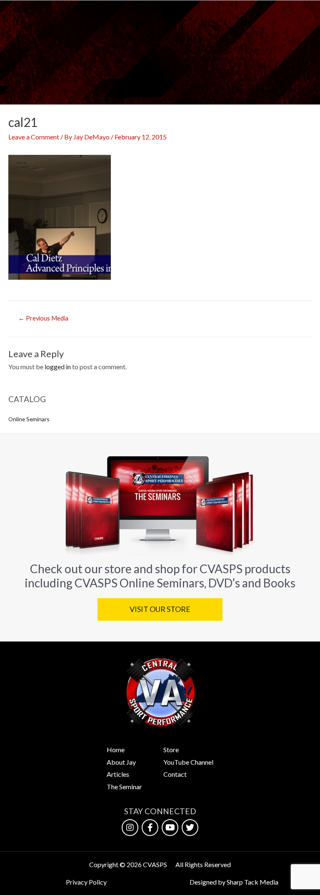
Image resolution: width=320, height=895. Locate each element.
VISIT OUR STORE (160, 609)
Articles (118, 774)
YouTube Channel (188, 762)
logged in (58, 366)
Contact (175, 774)
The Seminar (124, 787)
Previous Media (43, 318)
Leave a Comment (33, 137)
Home (116, 749)
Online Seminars (29, 419)
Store (171, 749)
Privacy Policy (86, 882)
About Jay (121, 762)
